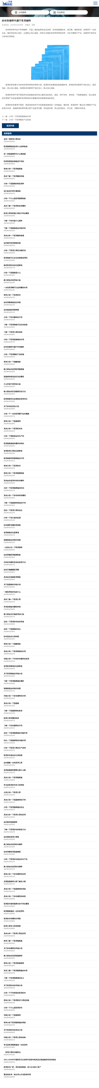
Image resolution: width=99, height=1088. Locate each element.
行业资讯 (61, 12)
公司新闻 (22, 12)
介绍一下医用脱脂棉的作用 (20, 116)
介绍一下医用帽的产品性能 (20, 120)
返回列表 (10, 126)
